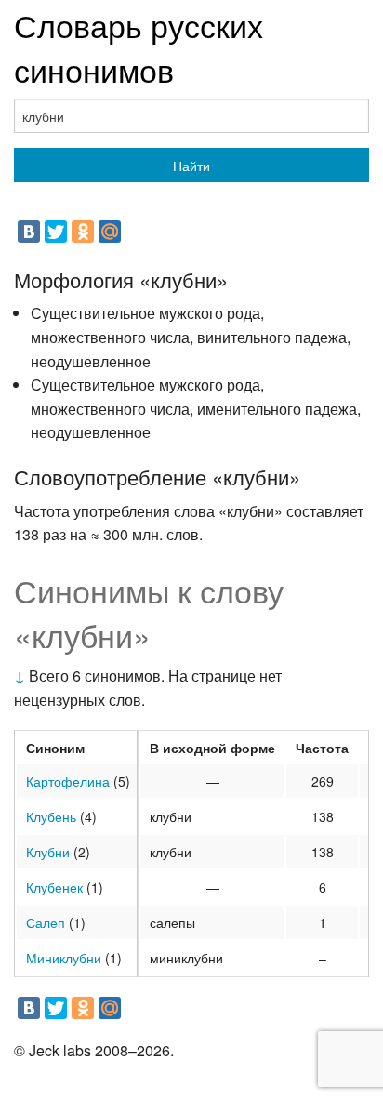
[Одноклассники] (83, 231)
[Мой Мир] (110, 231)
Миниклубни (63, 957)
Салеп (45, 922)
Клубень (51, 816)
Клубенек (54, 887)
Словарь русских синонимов (138, 47)
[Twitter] (56, 231)
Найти (191, 165)
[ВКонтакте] (29, 231)
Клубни (48, 851)
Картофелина (68, 781)
